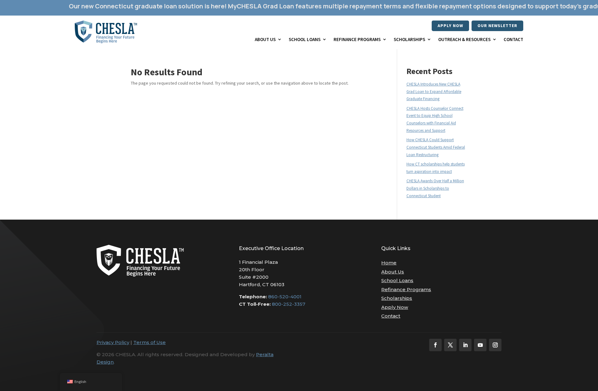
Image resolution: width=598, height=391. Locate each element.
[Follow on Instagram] (495, 345)
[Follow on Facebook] (435, 345)
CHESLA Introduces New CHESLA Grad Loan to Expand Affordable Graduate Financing (433, 91)
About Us (265, 39)
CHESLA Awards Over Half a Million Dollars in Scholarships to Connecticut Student (435, 188)
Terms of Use (149, 342)
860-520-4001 (284, 297)
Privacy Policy (113, 342)
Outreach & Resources (464, 39)
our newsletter (497, 25)
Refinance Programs (357, 39)
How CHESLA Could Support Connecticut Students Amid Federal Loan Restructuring (435, 147)
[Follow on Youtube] (480, 345)
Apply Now (450, 25)
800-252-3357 (288, 304)
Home (388, 263)
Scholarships (409, 39)
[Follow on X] (450, 345)
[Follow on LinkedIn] (465, 345)
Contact (513, 39)
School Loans (304, 39)
